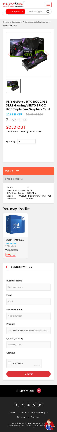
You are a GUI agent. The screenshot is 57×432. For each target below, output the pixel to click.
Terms (22, 412)
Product (10, 323)
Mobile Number (14, 309)
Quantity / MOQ (14, 338)
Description (12, 170)
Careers (35, 417)
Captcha (10, 352)
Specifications (14, 179)
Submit (28, 374)
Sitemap (21, 417)
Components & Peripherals (36, 22)
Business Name (14, 280)
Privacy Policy (38, 412)
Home (6, 22)
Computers (17, 22)
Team (11, 412)
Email (9, 295)
